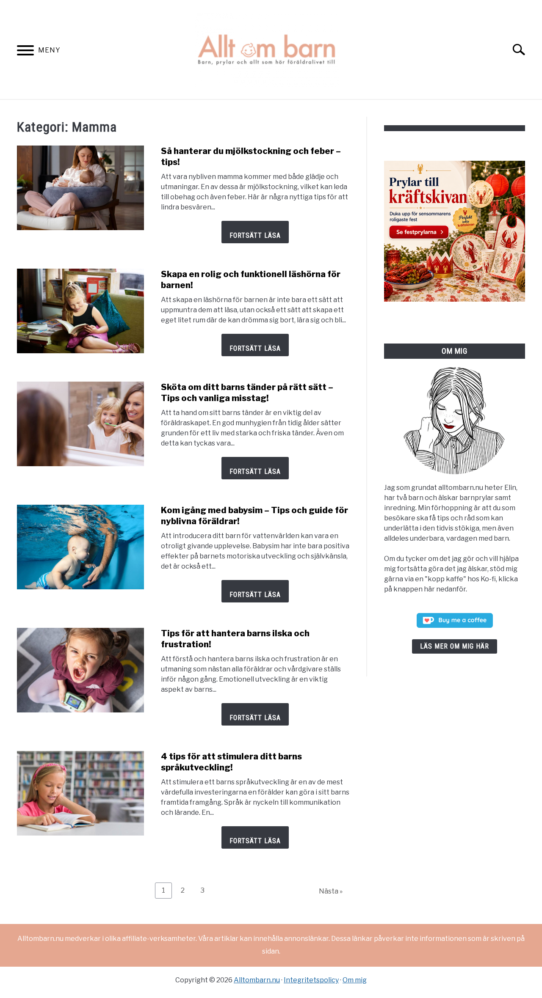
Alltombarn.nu (257, 980)
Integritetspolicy (311, 980)
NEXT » (330, 891)
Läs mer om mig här (454, 646)
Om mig (355, 980)
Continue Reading (255, 232)
